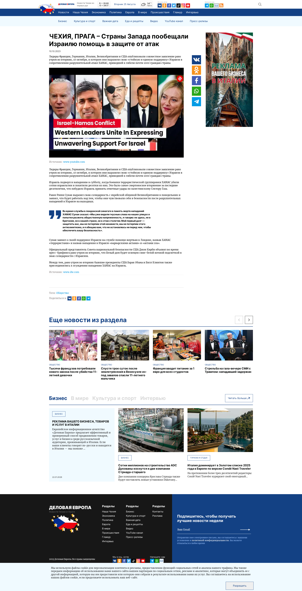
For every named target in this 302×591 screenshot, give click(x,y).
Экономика (99, 12)
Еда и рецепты (134, 21)
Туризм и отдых (198, 458)
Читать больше (237, 398)
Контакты (157, 511)
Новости (63, 12)
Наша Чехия (80, 12)
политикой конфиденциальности (210, 540)
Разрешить (239, 585)
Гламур (177, 12)
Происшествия (160, 12)
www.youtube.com (74, 161)
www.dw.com (71, 272)
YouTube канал (174, 21)
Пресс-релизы (199, 21)
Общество (62, 292)
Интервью (192, 12)
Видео (154, 21)
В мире (142, 12)
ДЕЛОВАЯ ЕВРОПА (70, 507)
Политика (115, 12)
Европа (129, 12)
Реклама (157, 515)
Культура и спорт (84, 21)
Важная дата (110, 21)
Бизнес (62, 21)
